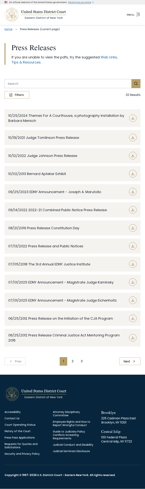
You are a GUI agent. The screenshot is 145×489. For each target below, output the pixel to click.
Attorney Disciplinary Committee (66, 413)
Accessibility (13, 412)
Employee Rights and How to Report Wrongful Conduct (71, 423)
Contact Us (12, 418)
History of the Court (18, 431)
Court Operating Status (20, 424)
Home (8, 29)
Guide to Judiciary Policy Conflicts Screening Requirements (69, 435)
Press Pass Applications (20, 437)
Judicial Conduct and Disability (73, 444)
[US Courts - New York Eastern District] (35, 15)
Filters (19, 95)
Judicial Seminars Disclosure (71, 451)
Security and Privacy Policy (22, 453)
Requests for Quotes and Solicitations (21, 445)
